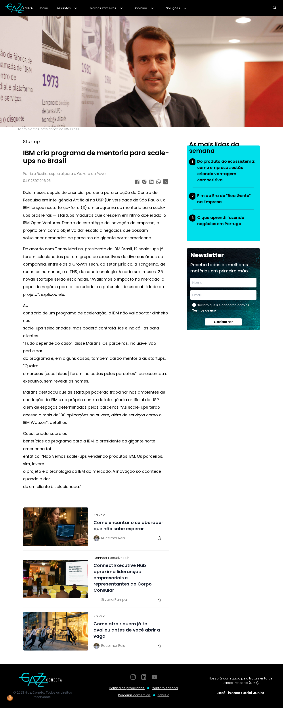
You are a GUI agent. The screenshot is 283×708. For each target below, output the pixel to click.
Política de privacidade (127, 688)
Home (43, 8)
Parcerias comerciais (134, 695)
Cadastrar (223, 321)
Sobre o (163, 695)
